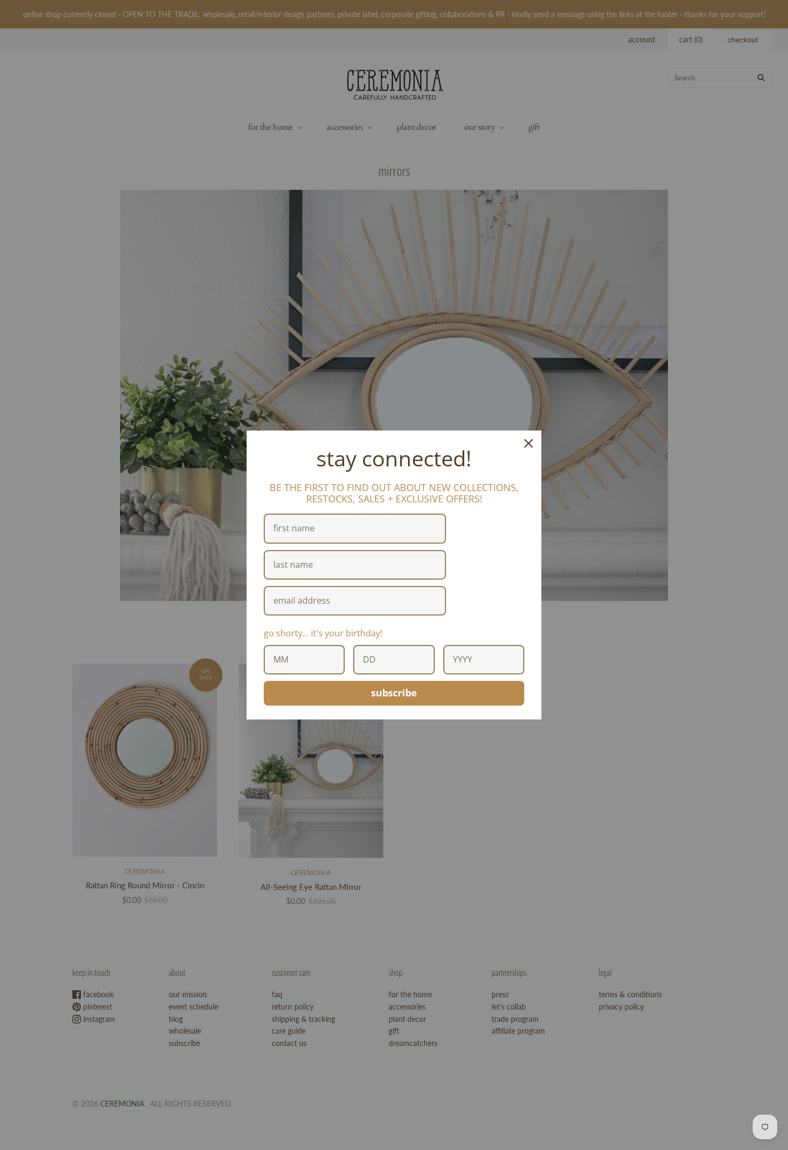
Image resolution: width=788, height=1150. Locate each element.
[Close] (528, 443)
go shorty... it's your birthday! (323, 633)
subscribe (394, 692)
